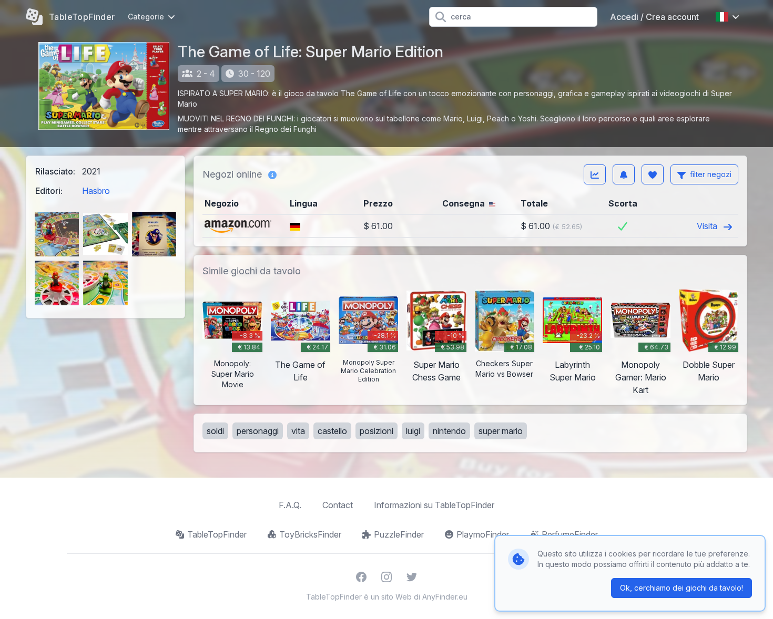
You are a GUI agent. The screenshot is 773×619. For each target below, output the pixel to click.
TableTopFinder (217, 534)
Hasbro (96, 190)
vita (298, 431)
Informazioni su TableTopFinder (434, 505)
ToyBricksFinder (310, 534)
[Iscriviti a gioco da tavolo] (624, 174)
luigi (413, 431)
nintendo (449, 431)
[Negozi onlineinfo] (272, 174)
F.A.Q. (290, 505)
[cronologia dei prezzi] (595, 174)
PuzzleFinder (399, 534)
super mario (501, 431)
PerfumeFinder (570, 534)
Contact (337, 505)
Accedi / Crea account (654, 17)
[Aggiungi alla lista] (653, 174)
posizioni (376, 431)
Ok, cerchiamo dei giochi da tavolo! (681, 587)
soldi (215, 431)
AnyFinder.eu (444, 596)
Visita (708, 226)
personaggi (258, 431)
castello (332, 431)
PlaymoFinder (482, 534)
